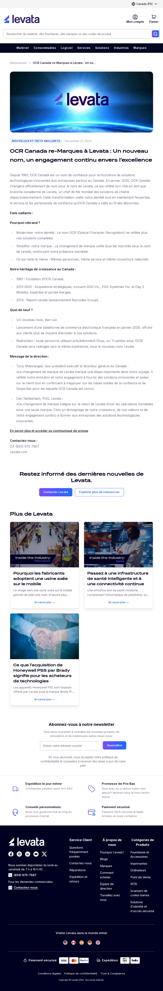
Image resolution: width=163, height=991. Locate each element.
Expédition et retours (78, 879)
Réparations (77, 870)
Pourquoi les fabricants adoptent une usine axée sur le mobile (40, 578)
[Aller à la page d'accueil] (21, 19)
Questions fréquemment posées (78, 852)
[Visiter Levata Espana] (81, 942)
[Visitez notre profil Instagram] (19, 854)
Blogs (104, 859)
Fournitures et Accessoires (139, 854)
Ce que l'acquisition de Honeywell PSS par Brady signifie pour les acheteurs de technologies (42, 672)
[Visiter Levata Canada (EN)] (73, 942)
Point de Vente (140, 877)
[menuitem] (22, 48)
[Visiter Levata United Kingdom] (97, 942)
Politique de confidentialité (80, 973)
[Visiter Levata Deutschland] (89, 942)
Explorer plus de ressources (99, 492)
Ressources (18, 63)
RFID (133, 884)
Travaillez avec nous (110, 897)
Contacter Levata (55, 492)
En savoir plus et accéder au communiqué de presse (49, 431)
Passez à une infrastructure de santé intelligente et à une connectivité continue (117, 578)
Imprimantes (138, 863)
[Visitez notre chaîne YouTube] (36, 854)
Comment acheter (107, 875)
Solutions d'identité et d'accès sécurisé (142, 906)
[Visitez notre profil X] (44, 854)
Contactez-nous (26, 887)
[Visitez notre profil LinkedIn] (27, 854)
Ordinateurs (138, 870)
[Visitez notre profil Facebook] (11, 854)
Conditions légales (49, 973)
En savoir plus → (45, 602)
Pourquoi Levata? (112, 852)
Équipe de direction (107, 886)
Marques (106, 866)
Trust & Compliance (112, 973)
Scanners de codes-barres (139, 893)
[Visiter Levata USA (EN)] (65, 942)
